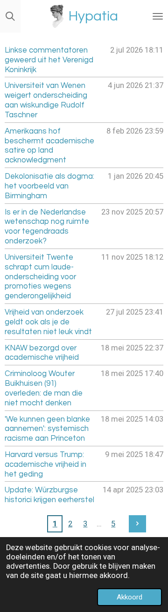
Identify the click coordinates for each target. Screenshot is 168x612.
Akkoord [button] (129, 597)
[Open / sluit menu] (157, 16)
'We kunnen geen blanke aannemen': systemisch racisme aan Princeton (47, 429)
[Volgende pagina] (138, 524)
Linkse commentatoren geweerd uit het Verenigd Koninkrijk (49, 60)
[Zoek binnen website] (10, 16)
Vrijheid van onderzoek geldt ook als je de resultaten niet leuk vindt (48, 322)
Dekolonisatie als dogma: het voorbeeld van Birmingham (49, 186)
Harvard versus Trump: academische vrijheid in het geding (45, 464)
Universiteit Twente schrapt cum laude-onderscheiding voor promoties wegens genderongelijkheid (40, 276)
